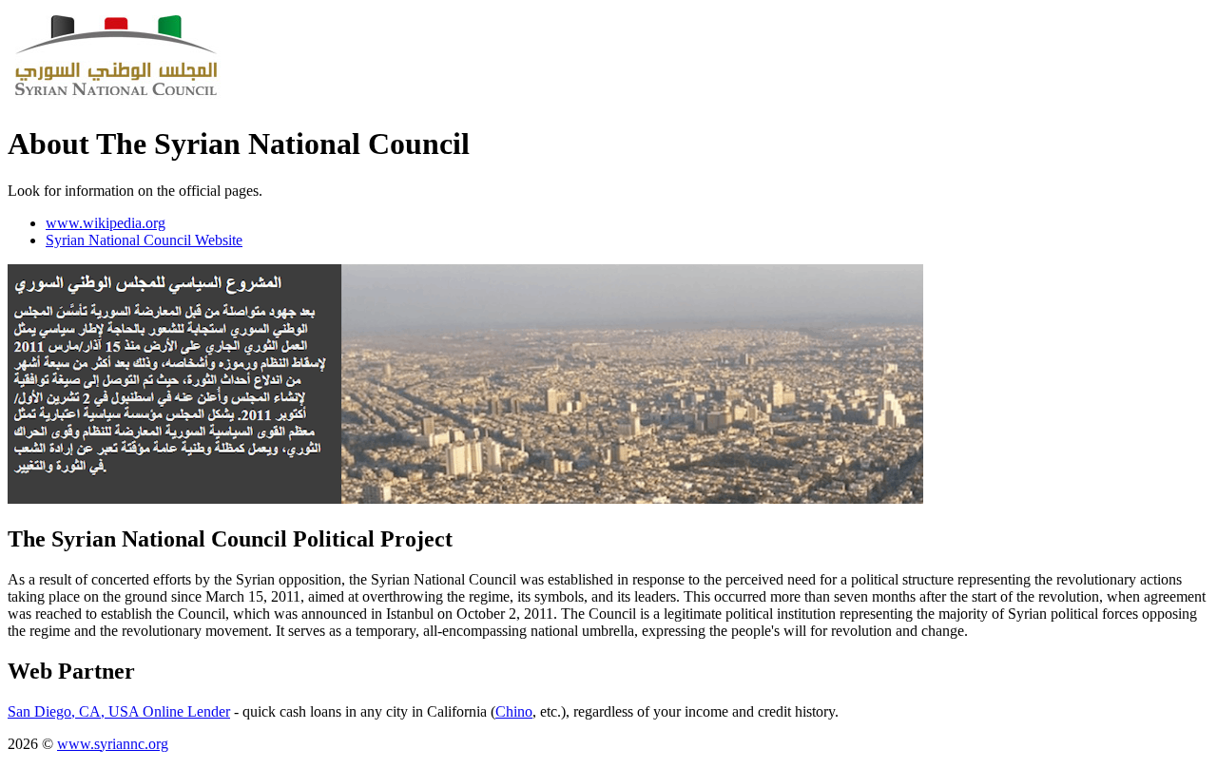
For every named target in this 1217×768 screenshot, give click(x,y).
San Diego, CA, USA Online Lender (119, 711)
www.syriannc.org (112, 744)
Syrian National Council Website (144, 240)
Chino (513, 711)
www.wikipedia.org (105, 223)
